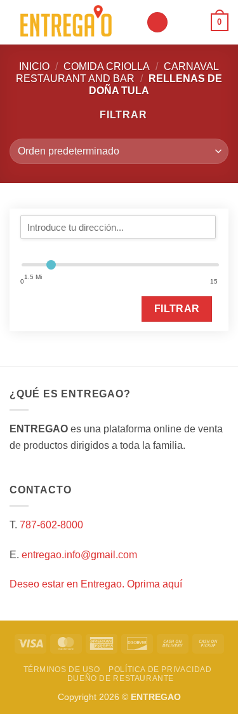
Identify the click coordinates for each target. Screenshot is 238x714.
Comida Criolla (106, 66)
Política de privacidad (160, 669)
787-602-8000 (51, 524)
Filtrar (177, 308)
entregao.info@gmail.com (79, 554)
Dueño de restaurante (120, 678)
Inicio (34, 66)
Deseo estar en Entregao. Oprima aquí (96, 584)
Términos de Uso (61, 669)
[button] (157, 22)
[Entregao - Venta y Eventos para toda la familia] (73, 22)
